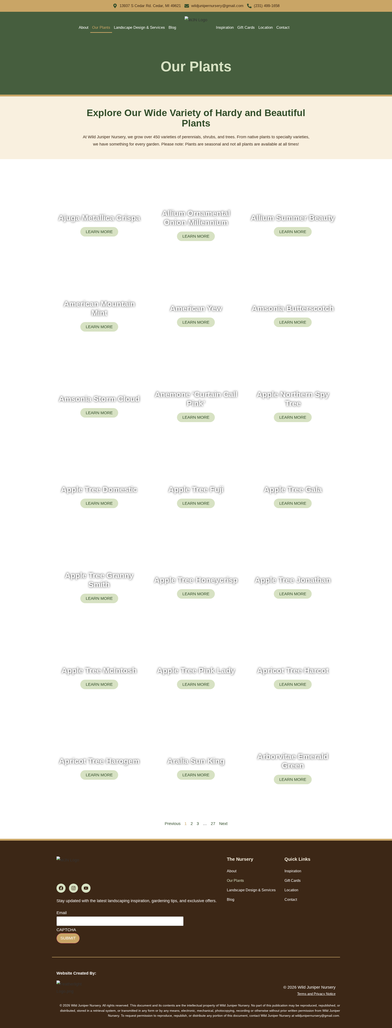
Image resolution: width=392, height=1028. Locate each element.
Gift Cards (246, 27)
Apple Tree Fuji (195, 489)
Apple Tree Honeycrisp (196, 580)
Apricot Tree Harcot (292, 670)
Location (265, 27)
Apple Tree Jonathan (293, 580)
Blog (172, 27)
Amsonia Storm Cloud (99, 398)
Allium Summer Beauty (293, 217)
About (83, 27)
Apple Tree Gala (293, 489)
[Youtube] (86, 888)
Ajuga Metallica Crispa (99, 217)
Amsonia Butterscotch (293, 308)
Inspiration (225, 27)
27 (213, 823)
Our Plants (101, 27)
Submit (68, 938)
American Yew (196, 308)
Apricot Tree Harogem (99, 761)
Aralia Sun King (196, 761)
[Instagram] (73, 888)
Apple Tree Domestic (99, 489)
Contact (282, 27)
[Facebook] (61, 888)
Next (223, 823)
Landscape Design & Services (139, 27)
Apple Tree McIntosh (99, 670)
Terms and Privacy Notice (316, 994)
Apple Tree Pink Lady (196, 670)
